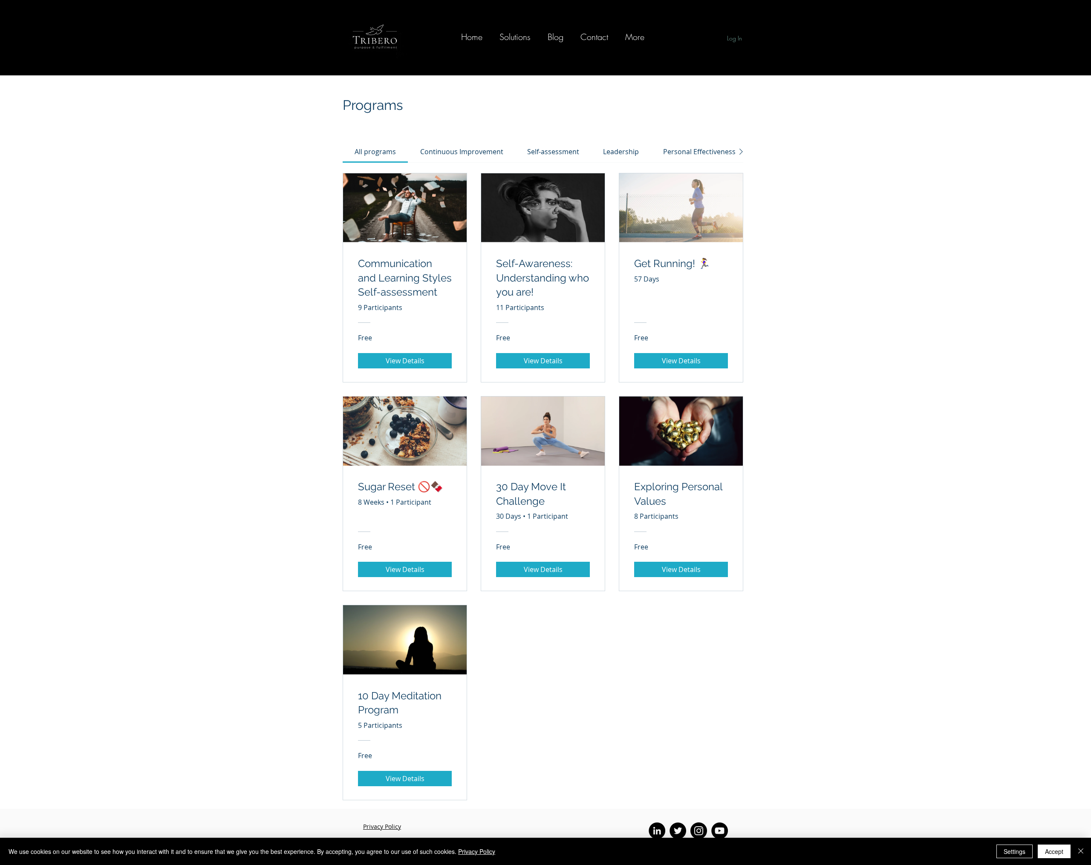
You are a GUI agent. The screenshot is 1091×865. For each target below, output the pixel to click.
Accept (1054, 851)
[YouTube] (719, 830)
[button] (515, 37)
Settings (1014, 851)
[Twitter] (678, 830)
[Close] (1081, 851)
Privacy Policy (476, 851)
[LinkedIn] (657, 830)
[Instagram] (698, 830)
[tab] (375, 152)
